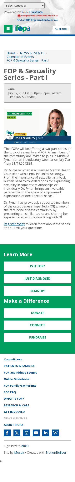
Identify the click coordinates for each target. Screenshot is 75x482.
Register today (14, 224)
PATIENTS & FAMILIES (19, 366)
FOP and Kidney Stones (20, 372)
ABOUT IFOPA (13, 425)
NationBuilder (56, 452)
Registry (37, 291)
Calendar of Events (20, 57)
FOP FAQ (10, 392)
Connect (37, 325)
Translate (36, 12)
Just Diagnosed (37, 278)
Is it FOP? (37, 266)
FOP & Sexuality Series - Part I (28, 60)
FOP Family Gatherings (20, 385)
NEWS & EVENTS (32, 53)
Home (11, 53)
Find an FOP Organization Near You (37, 20)
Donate (37, 313)
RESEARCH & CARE (16, 405)
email (25, 446)
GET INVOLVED (14, 412)
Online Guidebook (16, 379)
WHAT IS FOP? (14, 398)
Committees (13, 359)
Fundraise (37, 337)
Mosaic (19, 452)
